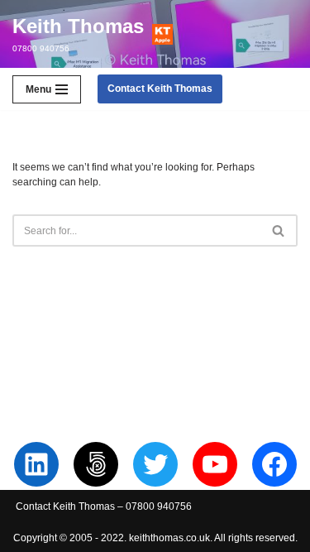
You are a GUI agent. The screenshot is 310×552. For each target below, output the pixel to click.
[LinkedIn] (36, 464)
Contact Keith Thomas (159, 88)
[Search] (279, 230)
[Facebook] (274, 464)
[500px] (96, 464)
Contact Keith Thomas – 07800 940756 (104, 506)
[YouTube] (215, 464)
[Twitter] (155, 464)
